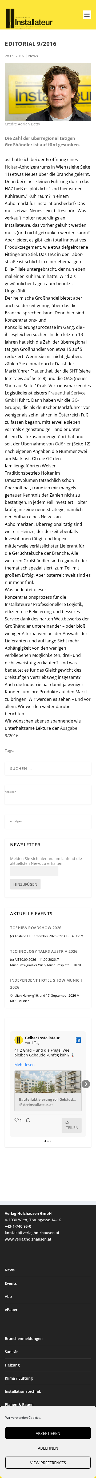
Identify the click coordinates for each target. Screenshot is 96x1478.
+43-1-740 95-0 (18, 1226)
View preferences (48, 1462)
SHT (74, 371)
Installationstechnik (23, 1391)
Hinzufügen (25, 884)
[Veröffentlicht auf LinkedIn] (78, 1040)
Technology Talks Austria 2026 (44, 951)
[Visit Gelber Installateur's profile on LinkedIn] (18, 1040)
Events (11, 1283)
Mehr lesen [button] (24, 1064)
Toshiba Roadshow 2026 (36, 927)
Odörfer (63, 444)
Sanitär (11, 1351)
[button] (10, 1084)
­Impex (60, 539)
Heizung (12, 1365)
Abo (8, 1296)
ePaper (11, 1309)
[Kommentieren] (26, 1125)
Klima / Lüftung (19, 1378)
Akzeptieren (48, 1433)
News (33, 55)
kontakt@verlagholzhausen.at (32, 1232)
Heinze (27, 531)
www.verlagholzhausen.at (28, 1239)
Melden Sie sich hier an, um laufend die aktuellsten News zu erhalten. (46, 861)
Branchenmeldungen (24, 1338)
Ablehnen (48, 1448)
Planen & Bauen (19, 1404)
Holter (11, 167)
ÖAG (68, 378)
